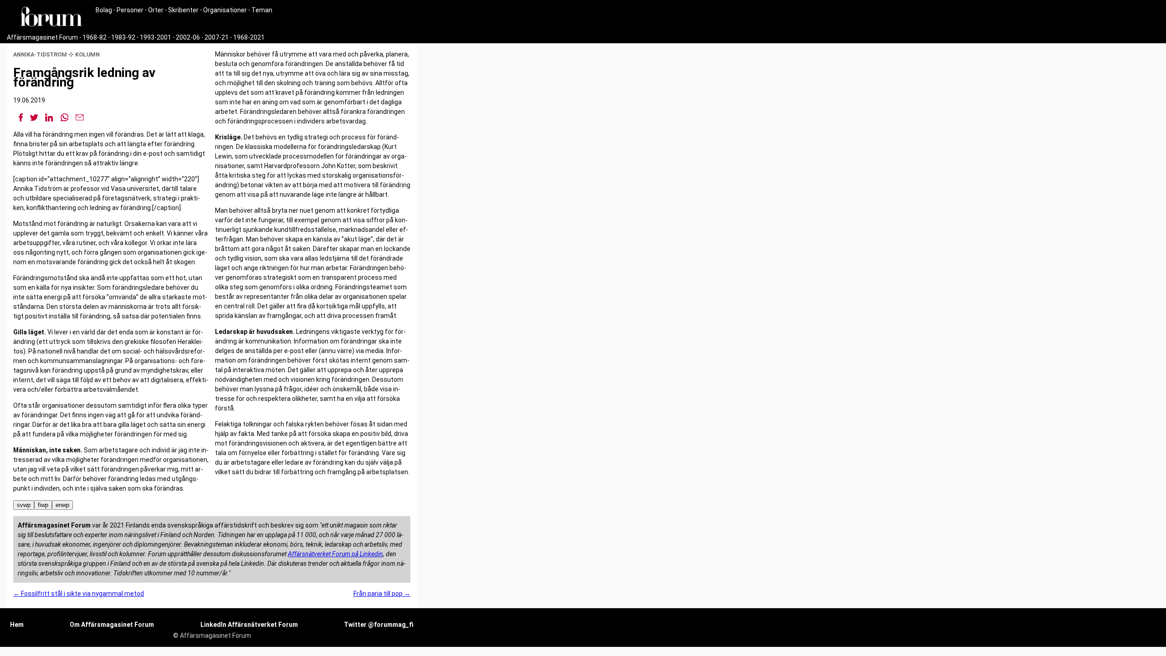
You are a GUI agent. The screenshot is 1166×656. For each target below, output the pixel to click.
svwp (24, 505)
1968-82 (94, 37)
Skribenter (183, 10)
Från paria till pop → (381, 593)
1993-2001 (155, 37)
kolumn (87, 54)
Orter (156, 10)
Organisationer (225, 10)
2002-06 (188, 37)
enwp (62, 505)
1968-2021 (249, 37)
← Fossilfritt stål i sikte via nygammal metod (78, 593)
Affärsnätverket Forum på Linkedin (335, 554)
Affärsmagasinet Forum (42, 37)
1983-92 (123, 37)
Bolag (104, 10)
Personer (130, 10)
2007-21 (217, 37)
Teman (261, 10)
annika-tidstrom (40, 54)
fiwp (43, 505)
